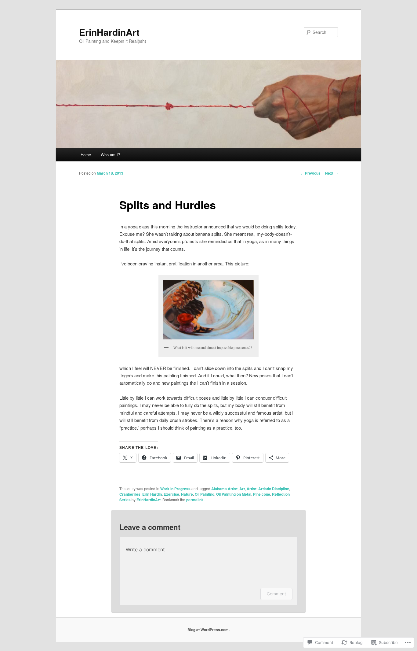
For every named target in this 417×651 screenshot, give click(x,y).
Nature (187, 494)
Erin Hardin (152, 494)
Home (86, 154)
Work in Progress (175, 488)
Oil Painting (204, 494)
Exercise (171, 494)
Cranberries (129, 494)
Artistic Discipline (273, 488)
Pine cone (261, 494)
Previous (310, 173)
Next (331, 173)
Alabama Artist (224, 488)
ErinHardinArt (109, 32)
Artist (251, 488)
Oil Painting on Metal (233, 494)
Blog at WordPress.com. (208, 629)
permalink (195, 499)
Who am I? (110, 154)
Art (242, 488)
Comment (276, 593)
